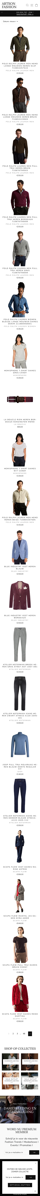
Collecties (22, 1104)
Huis (15, 1104)
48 (24, 1033)
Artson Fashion (9, 5)
